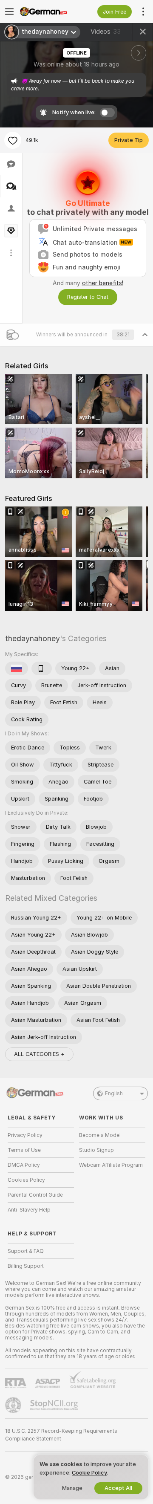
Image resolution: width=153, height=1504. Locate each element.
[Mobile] (41, 668)
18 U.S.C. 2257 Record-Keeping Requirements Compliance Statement (61, 1435)
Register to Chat (87, 297)
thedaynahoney (32, 638)
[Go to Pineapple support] (14, 1405)
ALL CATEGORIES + (39, 1054)
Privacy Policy (25, 1135)
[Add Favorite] (12, 140)
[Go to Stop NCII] (55, 1405)
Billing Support (26, 1266)
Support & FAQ (26, 1251)
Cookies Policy (26, 1180)
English (114, 1093)
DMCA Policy (24, 1165)
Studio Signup (96, 1150)
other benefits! (102, 283)
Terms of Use (24, 1150)
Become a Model (100, 1135)
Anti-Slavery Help (29, 1210)
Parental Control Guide (35, 1195)
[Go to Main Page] (47, 11)
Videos (106, 31)
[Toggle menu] (9, 11)
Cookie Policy (89, 1472)
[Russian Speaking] (16, 668)
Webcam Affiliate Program (111, 1165)
